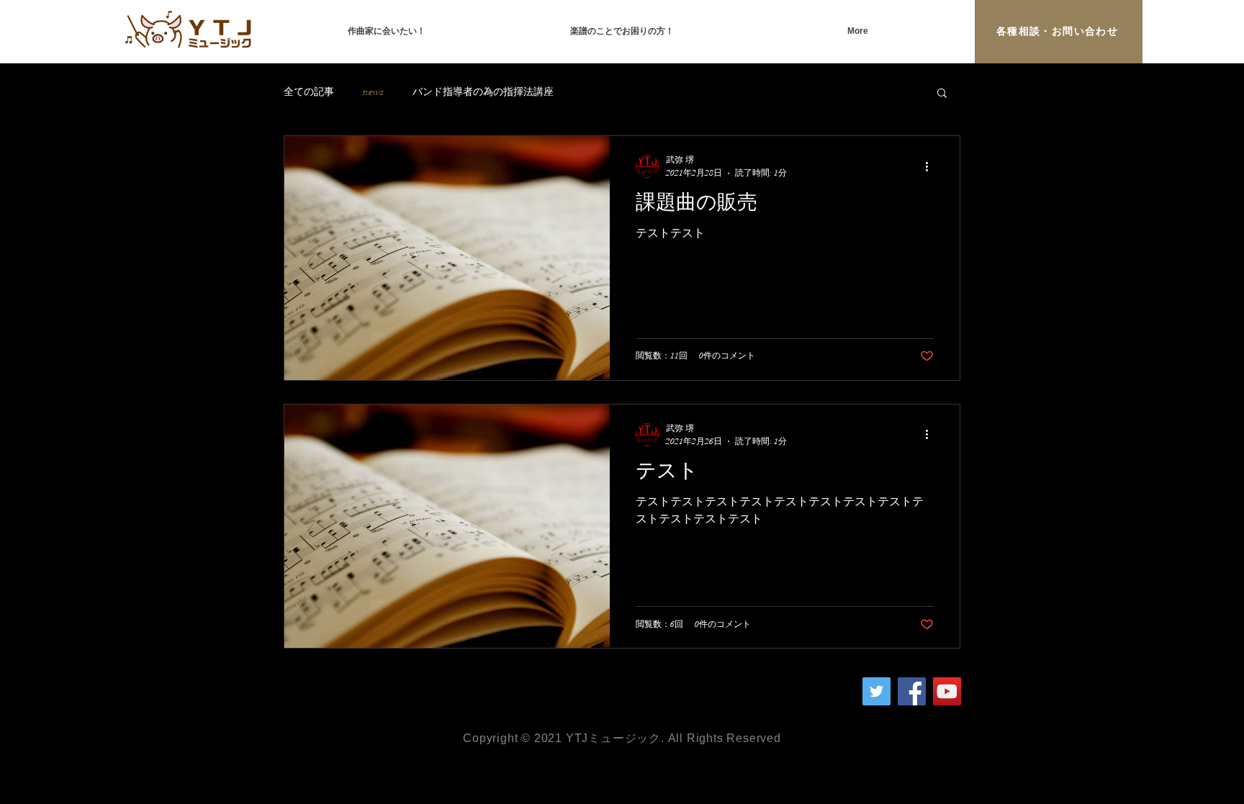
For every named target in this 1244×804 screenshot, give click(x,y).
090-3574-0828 (375, 698)
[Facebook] (912, 691)
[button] (942, 93)
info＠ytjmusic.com (417, 684)
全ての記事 (309, 92)
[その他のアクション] (931, 166)
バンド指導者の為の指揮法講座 (483, 92)
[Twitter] (876, 691)
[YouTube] (947, 691)
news (373, 92)
